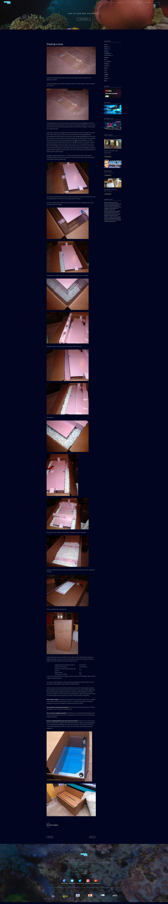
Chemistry (107, 48)
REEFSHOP (99, 2)
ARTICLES (113, 2)
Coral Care (107, 65)
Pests (106, 59)
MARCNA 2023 (108, 171)
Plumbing (106, 63)
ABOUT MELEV (147, 2)
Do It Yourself (107, 61)
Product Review (108, 55)
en (163, 2)
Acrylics (106, 68)
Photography (107, 53)
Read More (108, 156)
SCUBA (106, 76)
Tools (106, 70)
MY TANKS (106, 2)
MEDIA (133, 2)
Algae (106, 80)
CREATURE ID (121, 2)
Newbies (106, 57)
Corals (106, 72)
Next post (92, 837)
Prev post (50, 837)
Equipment (107, 46)
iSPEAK (128, 2)
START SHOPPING (84, 19)
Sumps (48, 827)
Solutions (106, 78)
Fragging (106, 74)
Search (159, 2)
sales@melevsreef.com (84, 864)
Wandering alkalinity (110, 189)
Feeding (106, 51)
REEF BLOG (139, 2)
